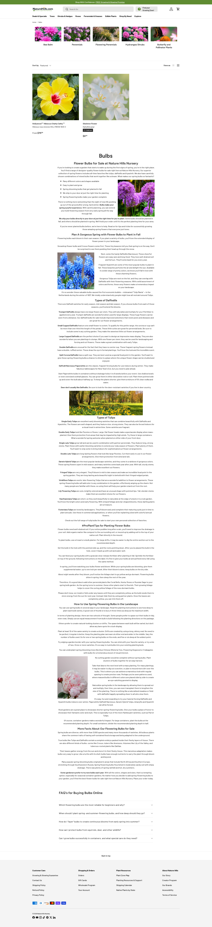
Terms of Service (169, 895)
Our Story (166, 875)
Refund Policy (38, 890)
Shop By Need (125, 16)
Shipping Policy (39, 885)
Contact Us (37, 880)
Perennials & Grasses (93, 16)
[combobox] (98, 9)
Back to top (106, 856)
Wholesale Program (86, 885)
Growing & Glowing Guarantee (45, 875)
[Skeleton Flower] (106, 97)
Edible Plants (110, 16)
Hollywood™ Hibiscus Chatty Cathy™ (48, 123)
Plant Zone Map (122, 875)
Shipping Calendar (124, 885)
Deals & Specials (39, 16)
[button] (147, 9)
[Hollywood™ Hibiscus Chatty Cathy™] (55, 97)
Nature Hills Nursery (43, 913)
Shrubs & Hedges (65, 16)
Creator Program (169, 880)
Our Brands (167, 885)
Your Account (84, 890)
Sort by (35, 65)
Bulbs (40, 22)
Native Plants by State (125, 890)
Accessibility (167, 890)
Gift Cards (82, 880)
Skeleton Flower (90, 123)
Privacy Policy (38, 895)
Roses (78, 16)
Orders (81, 875)
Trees (52, 16)
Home (34, 22)
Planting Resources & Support (129, 880)
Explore (137, 16)
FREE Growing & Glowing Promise (116, 2)
